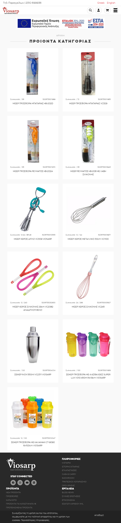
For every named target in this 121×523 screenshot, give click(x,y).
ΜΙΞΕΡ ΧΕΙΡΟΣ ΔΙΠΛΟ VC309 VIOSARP (33, 239)
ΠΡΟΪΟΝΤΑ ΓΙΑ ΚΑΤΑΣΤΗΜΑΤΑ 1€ (21, 504)
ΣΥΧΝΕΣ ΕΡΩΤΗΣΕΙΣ (71, 496)
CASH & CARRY (69, 474)
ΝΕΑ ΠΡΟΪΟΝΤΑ (13, 492)
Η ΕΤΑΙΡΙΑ (66, 463)
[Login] (98, 10)
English (111, 3)
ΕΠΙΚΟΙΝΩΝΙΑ (68, 500)
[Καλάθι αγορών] (107, 10)
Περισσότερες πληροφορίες (35, 520)
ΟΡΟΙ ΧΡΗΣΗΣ (68, 485)
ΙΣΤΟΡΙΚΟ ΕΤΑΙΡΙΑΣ (70, 467)
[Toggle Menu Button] (115, 10)
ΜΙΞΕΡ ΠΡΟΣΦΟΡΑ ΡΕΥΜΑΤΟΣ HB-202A (33, 171)
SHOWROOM (68, 478)
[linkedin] (34, 482)
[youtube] (27, 482)
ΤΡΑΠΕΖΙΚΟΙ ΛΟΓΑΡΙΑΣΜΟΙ (74, 482)
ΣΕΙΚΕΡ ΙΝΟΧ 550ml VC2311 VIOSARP (32, 374)
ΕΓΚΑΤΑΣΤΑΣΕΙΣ (69, 470)
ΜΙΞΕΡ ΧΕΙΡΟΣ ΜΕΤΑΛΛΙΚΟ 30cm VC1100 (88, 239)
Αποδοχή (99, 515)
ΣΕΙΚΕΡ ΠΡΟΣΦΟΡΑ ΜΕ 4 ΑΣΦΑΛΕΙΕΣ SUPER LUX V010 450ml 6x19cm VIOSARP (88, 376)
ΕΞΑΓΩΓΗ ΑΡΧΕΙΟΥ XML (73, 504)
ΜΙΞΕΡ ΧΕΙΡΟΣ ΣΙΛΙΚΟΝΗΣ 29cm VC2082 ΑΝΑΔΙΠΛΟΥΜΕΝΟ (33, 308)
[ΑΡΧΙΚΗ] (10, 10)
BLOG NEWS (68, 492)
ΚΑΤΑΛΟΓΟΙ (11, 500)
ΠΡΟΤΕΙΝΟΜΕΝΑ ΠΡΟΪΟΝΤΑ (19, 508)
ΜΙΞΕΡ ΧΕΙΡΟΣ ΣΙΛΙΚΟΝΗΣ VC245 (88, 307)
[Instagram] (20, 482)
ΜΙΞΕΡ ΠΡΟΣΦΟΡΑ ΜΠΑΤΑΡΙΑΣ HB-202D (33, 103)
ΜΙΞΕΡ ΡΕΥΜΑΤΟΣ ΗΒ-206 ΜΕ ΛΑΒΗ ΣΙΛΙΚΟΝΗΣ (88, 173)
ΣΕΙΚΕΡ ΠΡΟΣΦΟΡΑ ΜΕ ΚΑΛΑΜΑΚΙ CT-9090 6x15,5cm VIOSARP (33, 444)
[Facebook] (13, 482)
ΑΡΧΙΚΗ (60, 35)
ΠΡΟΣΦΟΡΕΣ (12, 496)
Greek (101, 3)
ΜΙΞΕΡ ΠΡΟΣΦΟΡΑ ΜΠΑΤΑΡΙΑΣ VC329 (88, 103)
